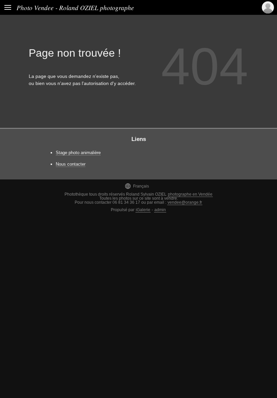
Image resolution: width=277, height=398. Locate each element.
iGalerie (143, 210)
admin (160, 210)
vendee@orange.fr (185, 202)
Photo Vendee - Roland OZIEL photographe (75, 7)
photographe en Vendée (190, 194)
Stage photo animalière (78, 152)
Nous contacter (70, 164)
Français (137, 186)
